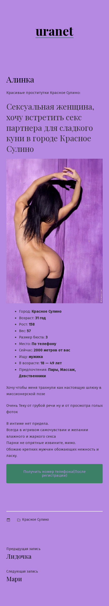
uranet (54, 31)
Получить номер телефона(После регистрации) (54, 473)
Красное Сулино (35, 519)
